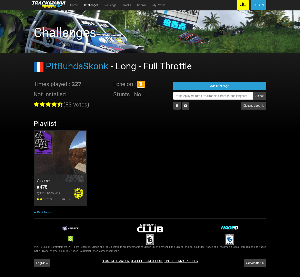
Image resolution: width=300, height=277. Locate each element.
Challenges (91, 5)
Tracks (126, 5)
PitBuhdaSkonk (77, 66)
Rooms (141, 5)
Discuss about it (253, 105)
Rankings (110, 5)
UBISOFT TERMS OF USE (147, 261)
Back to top (44, 212)
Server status (255, 263)
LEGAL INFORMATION (116, 261)
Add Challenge (219, 86)
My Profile (158, 5)
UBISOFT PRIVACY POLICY (181, 261)
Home (74, 5)
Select (260, 96)
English (41, 263)
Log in (259, 5)
